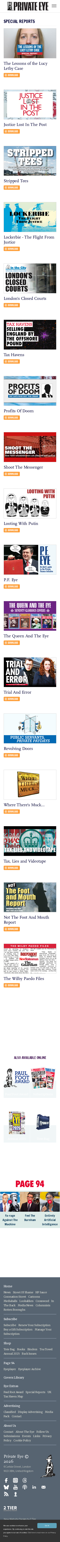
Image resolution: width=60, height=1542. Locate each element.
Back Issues (29, 1353)
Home (8, 1286)
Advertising (12, 1406)
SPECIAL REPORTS (19, 21)
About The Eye (25, 1431)
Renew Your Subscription (34, 1325)
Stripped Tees (16, 181)
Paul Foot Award (14, 1392)
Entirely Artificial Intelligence (50, 1219)
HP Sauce (41, 1292)
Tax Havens (14, 355)
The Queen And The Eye (26, 636)
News (7, 1292)
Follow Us (42, 1431)
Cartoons (34, 1296)
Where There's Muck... (24, 805)
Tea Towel (46, 1349)
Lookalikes (26, 1301)
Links (36, 1436)
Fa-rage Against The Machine (10, 1219)
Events (26, 1436)
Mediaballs (10, 1301)
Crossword (42, 1301)
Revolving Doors (18, 749)
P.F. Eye (11, 580)
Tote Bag (9, 1349)
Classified (10, 1412)
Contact (17, 1416)
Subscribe (10, 1319)
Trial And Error (17, 692)
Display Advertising (30, 1412)
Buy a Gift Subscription (18, 1329)
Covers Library (14, 1377)
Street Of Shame (23, 1292)
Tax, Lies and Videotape (25, 861)
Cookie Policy (22, 1440)
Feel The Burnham (30, 1217)
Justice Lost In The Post (25, 125)
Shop (7, 1343)
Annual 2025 (12, 1353)
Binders (33, 1349)
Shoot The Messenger (23, 467)
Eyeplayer (10, 1369)
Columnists (43, 1305)
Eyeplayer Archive (29, 1369)
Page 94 (9, 1363)
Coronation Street (15, 1296)
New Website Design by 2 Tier (20, 1519)
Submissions (12, 1436)
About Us (10, 1426)
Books (21, 1349)
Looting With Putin (21, 524)
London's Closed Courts (25, 299)
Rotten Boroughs (14, 1309)
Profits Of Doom (19, 411)
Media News (25, 1305)
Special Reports (35, 1392)
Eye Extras (11, 1386)
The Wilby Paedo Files (24, 979)
